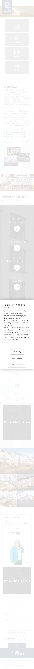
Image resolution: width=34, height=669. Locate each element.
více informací (7, 342)
